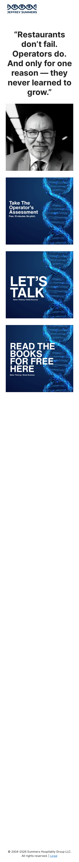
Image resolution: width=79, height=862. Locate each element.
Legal (53, 856)
